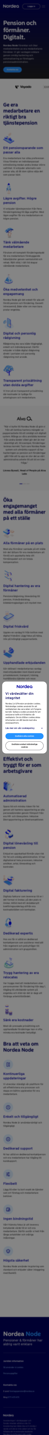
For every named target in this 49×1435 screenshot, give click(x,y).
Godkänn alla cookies (24, 736)
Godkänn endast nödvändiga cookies (24, 745)
